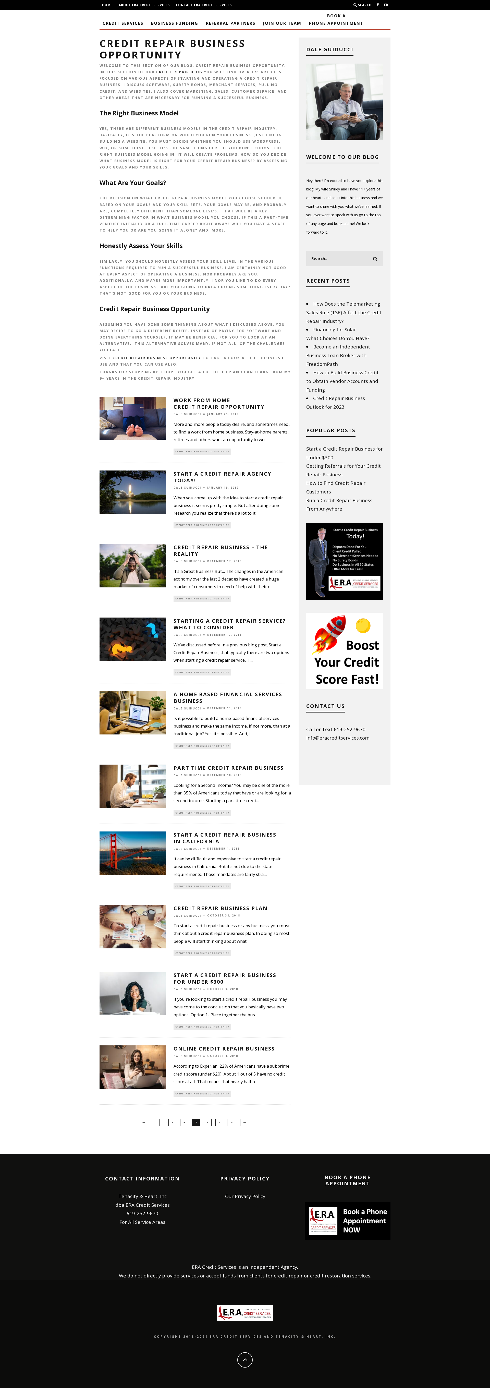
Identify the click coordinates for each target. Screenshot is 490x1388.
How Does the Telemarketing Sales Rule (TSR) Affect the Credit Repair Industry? (344, 312)
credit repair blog (179, 71)
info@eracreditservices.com (338, 737)
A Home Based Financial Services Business (228, 697)
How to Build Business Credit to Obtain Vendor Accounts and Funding (342, 381)
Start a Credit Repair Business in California (225, 838)
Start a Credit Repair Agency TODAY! (223, 477)
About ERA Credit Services (144, 5)
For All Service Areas (142, 1222)
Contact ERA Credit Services (204, 5)
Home (107, 5)
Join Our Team (282, 23)
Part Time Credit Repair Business (229, 767)
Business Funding (174, 23)
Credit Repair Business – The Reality (221, 550)
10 (231, 1122)
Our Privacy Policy (245, 1196)
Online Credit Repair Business (224, 1048)
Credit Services (123, 23)
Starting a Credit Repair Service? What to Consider (230, 624)
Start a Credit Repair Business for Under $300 (225, 978)
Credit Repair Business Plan (221, 908)
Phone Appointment (336, 19)
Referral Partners (230, 23)
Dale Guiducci (187, 414)
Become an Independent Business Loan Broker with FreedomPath (338, 355)
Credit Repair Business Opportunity (157, 357)
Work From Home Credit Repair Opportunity (219, 403)
